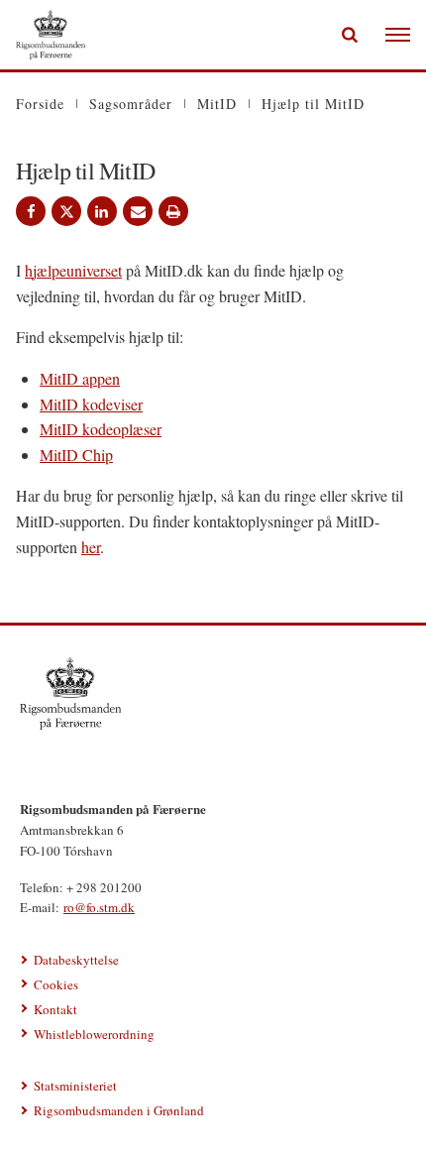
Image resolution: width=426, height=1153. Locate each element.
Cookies (56, 984)
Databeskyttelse (76, 960)
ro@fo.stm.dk (99, 907)
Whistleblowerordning (94, 1034)
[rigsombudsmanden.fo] (213, 693)
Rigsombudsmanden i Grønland (119, 1110)
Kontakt (55, 1009)
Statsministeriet (75, 1086)
